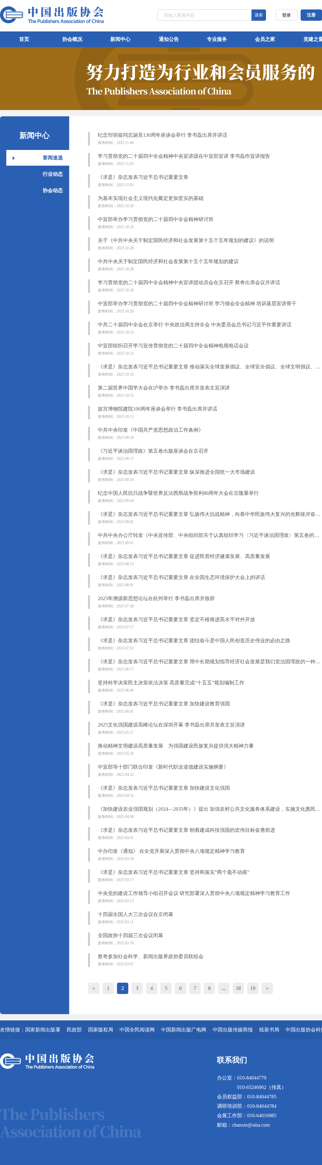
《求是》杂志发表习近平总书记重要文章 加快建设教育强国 (164, 707)
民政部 (74, 1029)
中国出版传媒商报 (233, 1029)
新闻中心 (120, 39)
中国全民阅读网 (137, 1029)
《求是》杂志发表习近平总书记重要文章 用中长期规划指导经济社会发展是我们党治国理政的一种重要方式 (209, 665)
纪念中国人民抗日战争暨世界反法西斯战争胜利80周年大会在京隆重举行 (178, 496)
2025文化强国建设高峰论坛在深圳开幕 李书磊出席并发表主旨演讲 (171, 728)
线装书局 (269, 1029)
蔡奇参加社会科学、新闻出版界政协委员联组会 (150, 960)
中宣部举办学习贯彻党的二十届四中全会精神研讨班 (156, 223)
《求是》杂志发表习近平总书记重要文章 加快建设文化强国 (164, 791)
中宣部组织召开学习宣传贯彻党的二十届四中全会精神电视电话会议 (173, 349)
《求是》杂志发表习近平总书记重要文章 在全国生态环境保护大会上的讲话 (181, 581)
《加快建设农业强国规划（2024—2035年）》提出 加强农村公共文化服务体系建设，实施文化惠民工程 (209, 812)
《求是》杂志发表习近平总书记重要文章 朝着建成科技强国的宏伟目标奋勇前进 (186, 833)
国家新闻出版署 (42, 1029)
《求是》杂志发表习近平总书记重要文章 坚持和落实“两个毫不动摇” (173, 876)
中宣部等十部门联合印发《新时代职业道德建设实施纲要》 (163, 770)
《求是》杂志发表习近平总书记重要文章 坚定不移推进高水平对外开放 (176, 623)
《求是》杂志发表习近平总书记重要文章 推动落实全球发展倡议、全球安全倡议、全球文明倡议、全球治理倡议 (209, 370)
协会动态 (53, 190)
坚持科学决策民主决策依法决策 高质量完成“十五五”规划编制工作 (171, 686)
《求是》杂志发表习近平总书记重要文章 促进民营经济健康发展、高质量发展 (184, 560)
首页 (24, 39)
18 (238, 988)
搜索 (259, 15)
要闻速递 (53, 157)
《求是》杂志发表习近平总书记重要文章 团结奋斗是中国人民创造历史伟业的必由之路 (194, 644)
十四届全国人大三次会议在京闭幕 (135, 918)
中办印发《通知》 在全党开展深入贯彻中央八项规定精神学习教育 (171, 854)
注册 (311, 15)
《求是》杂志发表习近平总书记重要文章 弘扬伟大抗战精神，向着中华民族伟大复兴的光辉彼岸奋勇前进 (209, 517)
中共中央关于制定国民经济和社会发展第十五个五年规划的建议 (168, 265)
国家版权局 (100, 1029)
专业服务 (217, 39)
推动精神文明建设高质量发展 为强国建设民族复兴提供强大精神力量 (176, 749)
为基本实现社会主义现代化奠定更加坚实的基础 (150, 202)
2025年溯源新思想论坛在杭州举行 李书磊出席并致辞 (156, 602)
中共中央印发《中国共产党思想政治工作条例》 (150, 433)
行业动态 (53, 174)
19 (252, 988)
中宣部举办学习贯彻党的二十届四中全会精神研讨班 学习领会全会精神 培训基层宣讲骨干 (197, 307)
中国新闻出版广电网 (183, 1029)
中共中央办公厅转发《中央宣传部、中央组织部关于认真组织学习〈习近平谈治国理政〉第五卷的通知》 (209, 539)
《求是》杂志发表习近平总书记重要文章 (143, 180)
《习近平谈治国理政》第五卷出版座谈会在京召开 (153, 454)
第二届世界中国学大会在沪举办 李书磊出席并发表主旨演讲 (164, 391)
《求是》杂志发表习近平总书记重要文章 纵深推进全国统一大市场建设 (176, 475)
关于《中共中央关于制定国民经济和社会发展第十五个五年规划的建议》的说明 (186, 244)
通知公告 (169, 39)
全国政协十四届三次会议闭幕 (130, 939)
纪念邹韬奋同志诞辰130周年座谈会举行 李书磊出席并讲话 (162, 138)
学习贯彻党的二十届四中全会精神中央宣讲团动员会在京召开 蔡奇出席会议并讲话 (189, 286)
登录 (286, 15)
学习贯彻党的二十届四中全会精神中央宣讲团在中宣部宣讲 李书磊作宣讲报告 (184, 159)
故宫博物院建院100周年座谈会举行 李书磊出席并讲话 (157, 412)
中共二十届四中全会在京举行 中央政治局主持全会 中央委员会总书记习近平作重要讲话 (194, 328)
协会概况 (72, 39)
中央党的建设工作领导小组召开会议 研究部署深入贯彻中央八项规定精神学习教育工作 (194, 897)
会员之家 (265, 39)
